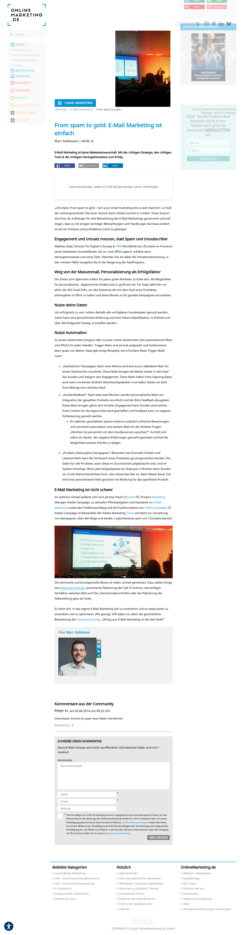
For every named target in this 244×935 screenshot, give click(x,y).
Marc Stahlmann (78, 632)
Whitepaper (24, 71)
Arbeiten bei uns (194, 888)
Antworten (62, 725)
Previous (186, 55)
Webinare (23, 76)
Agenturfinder (128, 873)
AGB (186, 904)
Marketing (158, 497)
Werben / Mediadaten (197, 873)
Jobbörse (22, 90)
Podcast (124, 909)
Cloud (130, 513)
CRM (119, 246)
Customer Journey (88, 619)
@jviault (129, 497)
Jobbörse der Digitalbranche (137, 899)
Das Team (189, 883)
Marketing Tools (65, 899)
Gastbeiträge (191, 878)
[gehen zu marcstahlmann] (98, 651)
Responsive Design (72, 588)
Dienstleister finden (132, 893)
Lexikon (18, 65)
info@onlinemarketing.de (135, 822)
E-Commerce (63, 888)
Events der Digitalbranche (136, 904)
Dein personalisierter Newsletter (140, 878)
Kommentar (65, 760)
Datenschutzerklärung (118, 833)
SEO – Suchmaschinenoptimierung (77, 878)
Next (230, 55)
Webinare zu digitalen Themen (139, 888)
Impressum (190, 893)
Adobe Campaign (155, 507)
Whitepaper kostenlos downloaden (141, 883)
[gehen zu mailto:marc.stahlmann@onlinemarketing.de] (98, 642)
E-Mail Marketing (81, 109)
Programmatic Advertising (72, 893)
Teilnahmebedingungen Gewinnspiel (207, 909)
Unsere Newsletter (25, 60)
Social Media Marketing (70, 873)
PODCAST (22, 120)
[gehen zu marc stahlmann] (98, 646)
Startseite (61, 109)
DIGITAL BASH (25, 113)
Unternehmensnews (26, 55)
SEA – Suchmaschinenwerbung (75, 883)
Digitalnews (20, 50)
